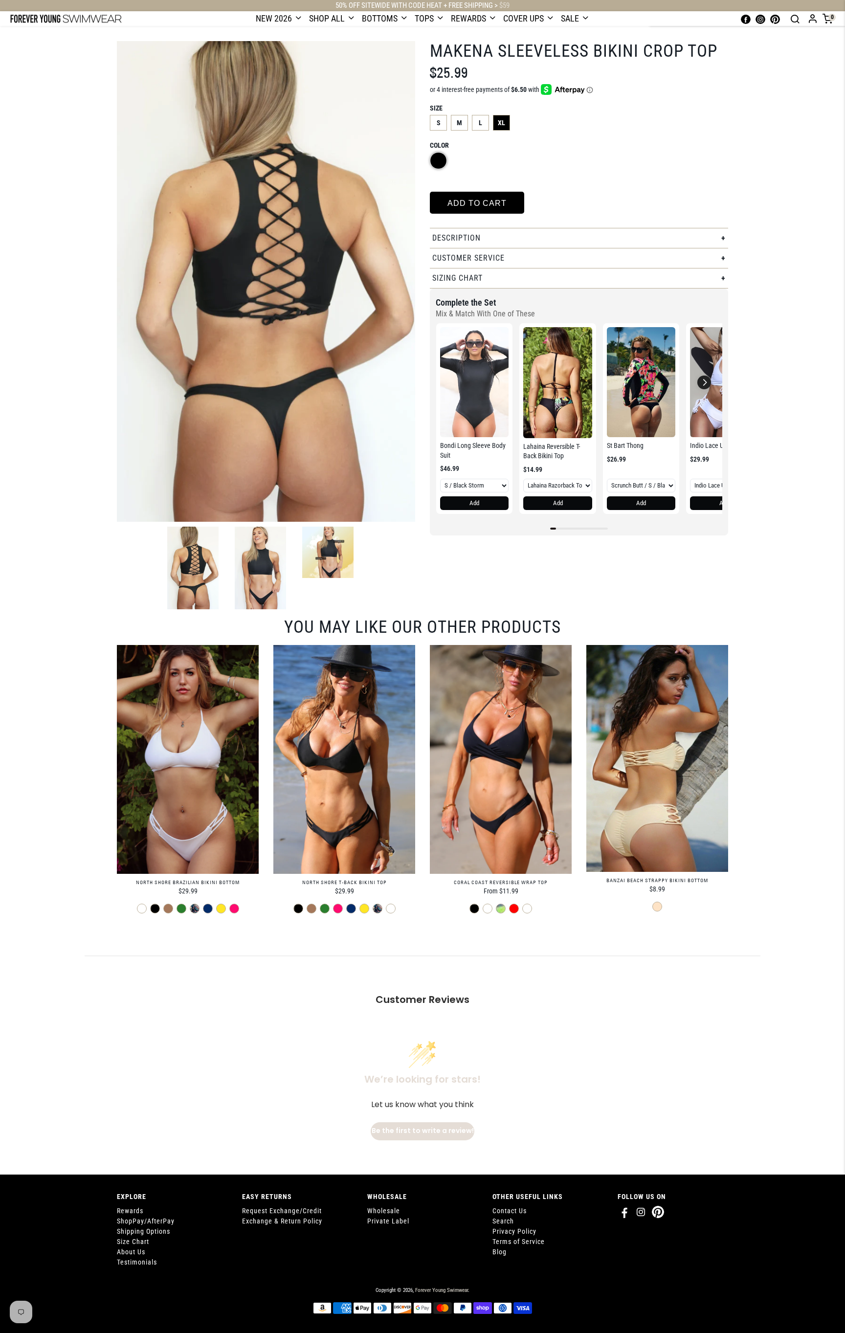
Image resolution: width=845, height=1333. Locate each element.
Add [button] (474, 503)
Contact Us (509, 1211)
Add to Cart (477, 203)
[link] (474, 382)
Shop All (328, 18)
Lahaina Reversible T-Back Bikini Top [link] (551, 451)
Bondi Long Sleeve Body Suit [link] (473, 450)
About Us (131, 1252)
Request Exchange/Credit (282, 1211)
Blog (499, 1252)
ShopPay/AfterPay (146, 1221)
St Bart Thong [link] (625, 445)
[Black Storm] (438, 160)
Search (503, 1221)
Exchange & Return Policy (282, 1221)
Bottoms (381, 18)
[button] (704, 382)
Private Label (388, 1221)
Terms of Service (518, 1241)
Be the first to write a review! (423, 1130)
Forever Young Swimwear (441, 1290)
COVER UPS (524, 18)
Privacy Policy (514, 1231)
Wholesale (383, 1211)
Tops (425, 18)
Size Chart (133, 1241)
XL (501, 123)
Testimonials (137, 1262)
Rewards (469, 18)
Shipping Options (143, 1231)
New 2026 (275, 18)
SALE (571, 18)
